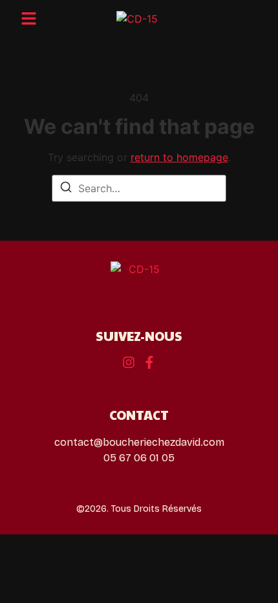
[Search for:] (139, 188)
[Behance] (128, 362)
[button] (29, 18)
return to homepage (179, 157)
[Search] (66, 189)
